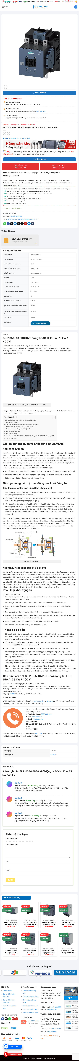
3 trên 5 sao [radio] (14, 841)
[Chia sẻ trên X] (11, 223)
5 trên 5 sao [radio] (29, 841)
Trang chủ (6, 124)
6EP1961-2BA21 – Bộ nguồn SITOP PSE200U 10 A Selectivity (49, 923)
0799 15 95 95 (55, 1029)
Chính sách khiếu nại (30, 1006)
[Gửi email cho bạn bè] (22, 223)
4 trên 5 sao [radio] (21, 841)
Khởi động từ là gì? (12, 422)
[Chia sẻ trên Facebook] (8, 223)
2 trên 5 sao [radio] (10, 841)
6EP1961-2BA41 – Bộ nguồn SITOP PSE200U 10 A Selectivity (11, 952)
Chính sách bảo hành (30, 1009)
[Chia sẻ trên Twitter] (15, 223)
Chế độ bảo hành (11, 438)
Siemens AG (33, 219)
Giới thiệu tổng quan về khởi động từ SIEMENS (20, 420)
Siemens (27, 219)
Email (8, 870)
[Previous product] (8, 133)
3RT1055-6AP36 (11, 219)
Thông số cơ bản (11, 433)
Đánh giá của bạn (12, 838)
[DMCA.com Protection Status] (4, 1028)
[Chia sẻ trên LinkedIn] (29, 223)
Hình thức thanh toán (30, 1013)
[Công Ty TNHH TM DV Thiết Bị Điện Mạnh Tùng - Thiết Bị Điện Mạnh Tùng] (40, 7)
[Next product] (4, 133)
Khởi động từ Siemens (28, 124)
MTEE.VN (38, 733)
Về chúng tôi (7, 991)
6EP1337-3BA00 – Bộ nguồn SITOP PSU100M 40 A (11, 923)
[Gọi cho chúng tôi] (9, 1019)
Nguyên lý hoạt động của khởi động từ (19, 429)
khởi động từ (38, 701)
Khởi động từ (15, 124)
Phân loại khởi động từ (13, 431)
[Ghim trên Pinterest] (25, 223)
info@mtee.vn (38, 719)
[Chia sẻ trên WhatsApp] (4, 223)
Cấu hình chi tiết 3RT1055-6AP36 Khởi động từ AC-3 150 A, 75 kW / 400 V (30, 436)
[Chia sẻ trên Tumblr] (32, 223)
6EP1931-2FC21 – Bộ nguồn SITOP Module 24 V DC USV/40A (30, 923)
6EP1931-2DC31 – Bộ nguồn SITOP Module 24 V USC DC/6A (49, 952)
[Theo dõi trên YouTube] (16, 1019)
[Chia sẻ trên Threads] (18, 223)
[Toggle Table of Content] (53, 417)
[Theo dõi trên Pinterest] (13, 1019)
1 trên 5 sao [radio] (6, 841)
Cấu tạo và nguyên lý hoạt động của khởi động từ (21, 424)
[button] (4, 7)
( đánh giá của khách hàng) (20, 138)
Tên (8, 861)
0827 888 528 (40, 111)
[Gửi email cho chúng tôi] (6, 1019)
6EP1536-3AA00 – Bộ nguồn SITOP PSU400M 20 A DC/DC (68, 952)
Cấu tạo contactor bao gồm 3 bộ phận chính (20, 426)
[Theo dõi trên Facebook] (2, 1019)
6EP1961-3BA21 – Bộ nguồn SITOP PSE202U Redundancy (67, 923)
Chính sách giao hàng (30, 996)
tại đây (12, 694)
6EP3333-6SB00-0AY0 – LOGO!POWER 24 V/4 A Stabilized (30, 952)
